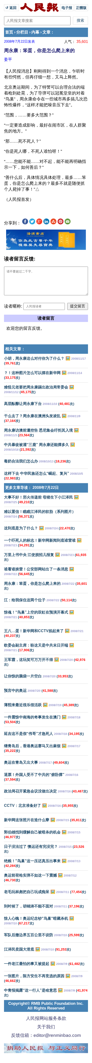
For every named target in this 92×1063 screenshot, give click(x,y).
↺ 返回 (11, 8)
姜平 (8, 59)
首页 (9, 32)
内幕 (35, 32)
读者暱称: (13, 306)
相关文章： (15, 349)
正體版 (81, 8)
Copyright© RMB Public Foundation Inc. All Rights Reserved (46, 1005)
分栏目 (22, 32)
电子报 (67, 8)
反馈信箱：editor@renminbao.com (46, 1035)
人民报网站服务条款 (46, 1018)
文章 (46, 32)
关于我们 (46, 1026)
